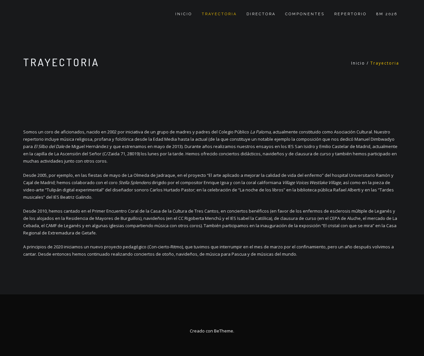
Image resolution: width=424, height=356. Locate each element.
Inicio (183, 14)
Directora (261, 14)
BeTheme (223, 331)
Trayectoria (219, 14)
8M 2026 (387, 14)
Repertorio (350, 14)
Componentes (305, 14)
